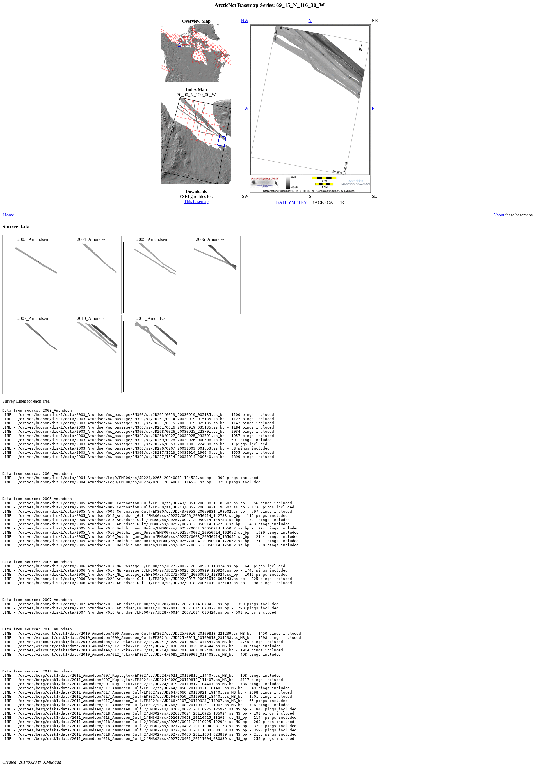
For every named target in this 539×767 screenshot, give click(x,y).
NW (244, 20)
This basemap (196, 201)
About (498, 215)
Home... (10, 215)
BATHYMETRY (291, 202)
